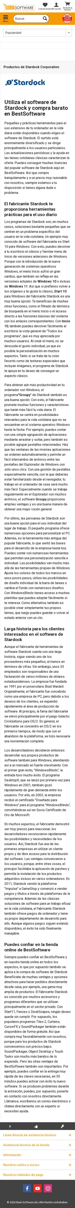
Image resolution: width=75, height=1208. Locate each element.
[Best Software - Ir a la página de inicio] (18, 7)
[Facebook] (27, 1188)
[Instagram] (48, 1188)
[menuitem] (5, 18)
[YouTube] (37, 1188)
